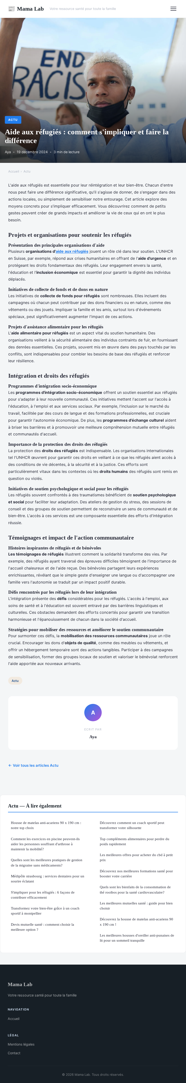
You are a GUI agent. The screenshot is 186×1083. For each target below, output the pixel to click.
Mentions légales (21, 1044)
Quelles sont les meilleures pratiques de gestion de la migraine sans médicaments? (46, 862)
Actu (13, 120)
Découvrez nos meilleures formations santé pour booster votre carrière (136, 873)
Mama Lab (26, 9)
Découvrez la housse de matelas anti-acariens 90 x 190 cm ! (136, 921)
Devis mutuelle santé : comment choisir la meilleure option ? (42, 926)
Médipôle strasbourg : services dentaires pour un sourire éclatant (47, 878)
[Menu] (173, 9)
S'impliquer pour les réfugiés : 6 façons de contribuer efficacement (43, 894)
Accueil (13, 171)
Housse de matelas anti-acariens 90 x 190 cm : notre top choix (46, 825)
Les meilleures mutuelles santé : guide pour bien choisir (136, 905)
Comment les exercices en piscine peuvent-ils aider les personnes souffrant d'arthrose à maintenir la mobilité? (45, 844)
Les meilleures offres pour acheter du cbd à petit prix (136, 857)
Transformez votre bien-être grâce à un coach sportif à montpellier (45, 910)
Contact (14, 1053)
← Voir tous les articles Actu (33, 765)
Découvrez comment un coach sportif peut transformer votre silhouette (132, 825)
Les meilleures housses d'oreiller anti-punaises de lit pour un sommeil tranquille (137, 937)
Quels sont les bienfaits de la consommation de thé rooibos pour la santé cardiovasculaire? (135, 889)
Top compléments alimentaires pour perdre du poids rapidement (134, 841)
